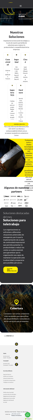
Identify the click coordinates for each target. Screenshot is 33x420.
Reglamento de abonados (9, 396)
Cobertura (16, 308)
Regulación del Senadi (8, 400)
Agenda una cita (19, 124)
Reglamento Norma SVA (9, 398)
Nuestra (16, 305)
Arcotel (5, 402)
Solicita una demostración (12, 270)
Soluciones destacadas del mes (16, 215)
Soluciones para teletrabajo (14, 222)
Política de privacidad (8, 392)
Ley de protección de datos (9, 394)
